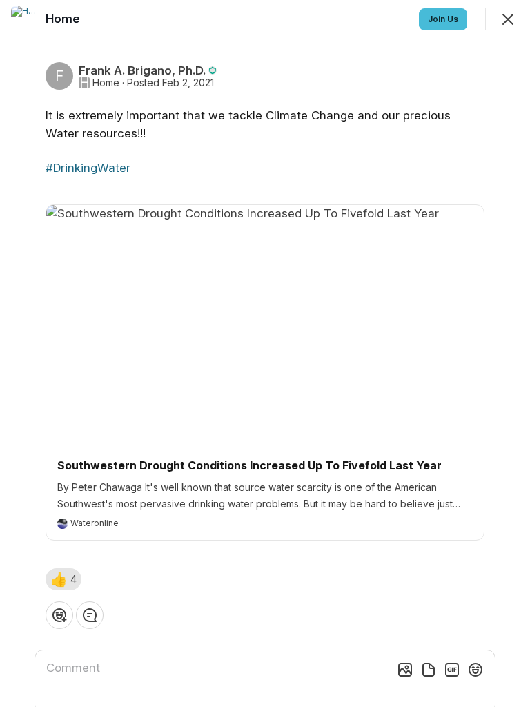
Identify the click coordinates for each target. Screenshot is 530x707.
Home (105, 82)
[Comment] (90, 615)
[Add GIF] (452, 670)
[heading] (64, 18)
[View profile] (25, 19)
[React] (59, 615)
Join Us (443, 19)
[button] (63, 579)
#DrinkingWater (88, 168)
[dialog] (265, 353)
